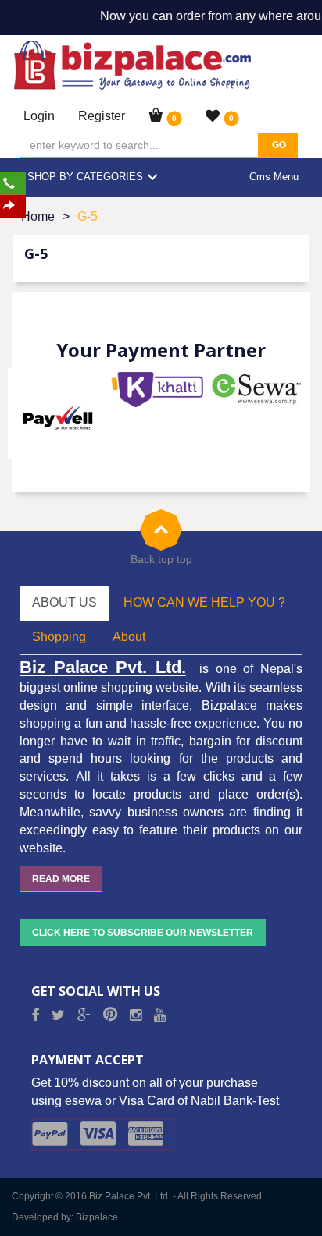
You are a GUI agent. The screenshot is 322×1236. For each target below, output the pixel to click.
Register (101, 115)
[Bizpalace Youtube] (160, 1016)
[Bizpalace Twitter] (58, 1016)
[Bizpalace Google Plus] (84, 1016)
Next (289, 413)
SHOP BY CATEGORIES (85, 176)
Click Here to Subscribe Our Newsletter (142, 932)
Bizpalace (97, 1217)
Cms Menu (274, 176)
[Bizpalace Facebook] (35, 1016)
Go (278, 145)
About (129, 636)
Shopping (59, 636)
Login (39, 115)
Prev (32, 413)
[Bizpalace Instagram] (135, 1016)
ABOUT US (64, 602)
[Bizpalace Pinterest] (110, 1016)
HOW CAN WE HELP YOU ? (204, 602)
